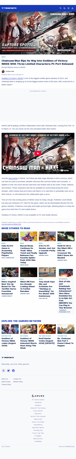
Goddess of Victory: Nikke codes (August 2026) (9, 342)
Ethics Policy (6, 381)
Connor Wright (7, 296)
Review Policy (18, 381)
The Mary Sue (38, 430)
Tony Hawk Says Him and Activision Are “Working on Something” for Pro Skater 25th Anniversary (47, 288)
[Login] (72, 8)
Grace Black (24, 265)
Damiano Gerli (43, 255)
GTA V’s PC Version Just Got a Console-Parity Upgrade (47, 249)
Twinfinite (38, 402)
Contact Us (17, 379)
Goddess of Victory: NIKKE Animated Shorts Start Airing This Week (28, 343)
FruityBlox (38, 436)
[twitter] (8, 371)
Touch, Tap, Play (38, 433)
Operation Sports (38, 427)
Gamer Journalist (38, 422)
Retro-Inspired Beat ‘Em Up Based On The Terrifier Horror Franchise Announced (9, 287)
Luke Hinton (43, 298)
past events (13, 178)
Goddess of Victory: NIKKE (12, 78)
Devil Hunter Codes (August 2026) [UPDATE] (47, 340)
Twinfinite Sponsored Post (64, 311)
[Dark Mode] (64, 8)
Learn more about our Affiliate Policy (11, 224)
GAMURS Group (70, 446)
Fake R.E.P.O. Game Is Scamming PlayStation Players (7, 250)
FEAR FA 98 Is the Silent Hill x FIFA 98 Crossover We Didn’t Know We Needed (65, 252)
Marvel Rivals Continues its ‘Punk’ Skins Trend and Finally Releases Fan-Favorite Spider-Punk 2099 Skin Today (28, 254)
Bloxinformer (38, 438)
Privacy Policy (6, 384)
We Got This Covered (38, 416)
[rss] (4, 371)
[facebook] (13, 371)
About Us (5, 379)
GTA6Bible (38, 441)
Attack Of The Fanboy (38, 408)
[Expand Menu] (68, 8)
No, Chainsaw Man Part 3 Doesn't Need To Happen (65, 342)
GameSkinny (38, 424)
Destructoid (38, 419)
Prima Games (38, 411)
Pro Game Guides (38, 399)
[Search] (61, 8)
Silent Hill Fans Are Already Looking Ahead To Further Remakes (27, 286)
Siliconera (38, 413)
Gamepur (38, 405)
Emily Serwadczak (8, 257)
